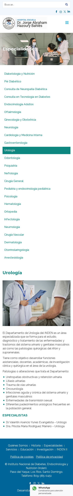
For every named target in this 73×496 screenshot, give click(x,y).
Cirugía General (13, 181)
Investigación (45, 449)
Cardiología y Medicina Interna (23, 135)
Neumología (12, 227)
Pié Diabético (12, 81)
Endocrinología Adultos (19, 104)
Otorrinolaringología (16, 250)
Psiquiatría (10, 165)
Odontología (12, 158)
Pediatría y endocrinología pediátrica (27, 188)
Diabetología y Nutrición (19, 73)
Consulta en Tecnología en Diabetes (27, 96)
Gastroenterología (15, 142)
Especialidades (53, 445)
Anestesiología (13, 257)
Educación (27, 449)
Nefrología (11, 173)
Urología (9, 150)
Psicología (10, 196)
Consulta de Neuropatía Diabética (25, 89)
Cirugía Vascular (14, 234)
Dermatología (13, 242)
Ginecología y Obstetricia (20, 119)
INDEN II (62, 449)
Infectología (12, 219)
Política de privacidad (49, 456)
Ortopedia (10, 211)
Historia (36, 445)
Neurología (11, 127)
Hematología (12, 204)
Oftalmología (12, 112)
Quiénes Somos (18, 445)
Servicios (11, 449)
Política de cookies (22, 456)
